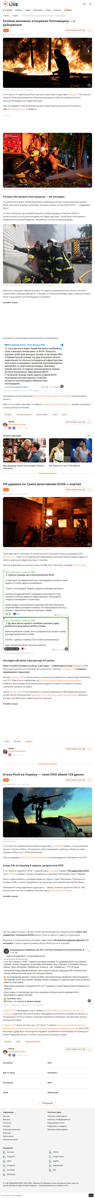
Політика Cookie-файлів (58, 1129)
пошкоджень (68, 668)
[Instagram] (9, 428)
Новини (18, 10)
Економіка (37, 10)
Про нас (6, 1116)
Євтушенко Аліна (17, 424)
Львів (5, 1092)
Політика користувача (57, 1116)
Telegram (11, 1156)
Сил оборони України (61, 890)
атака (64, 414)
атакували (73, 94)
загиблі (28, 741)
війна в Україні (42, 414)
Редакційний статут (56, 1123)
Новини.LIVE (79, 565)
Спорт (48, 10)
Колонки (57, 10)
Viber (9, 1161)
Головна (6, 16)
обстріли (8, 414)
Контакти (7, 1123)
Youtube (10, 1152)
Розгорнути (47, 1103)
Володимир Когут (16, 109)
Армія (27, 10)
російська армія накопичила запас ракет (60, 680)
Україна (8, 10)
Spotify (56, 1161)
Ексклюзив (8, 1082)
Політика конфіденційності (59, 1119)
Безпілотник (9, 556)
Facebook (11, 1170)
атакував (53, 870)
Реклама (6, 1126)
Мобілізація (53, 1092)
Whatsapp (11, 1174)
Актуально (8, 1063)
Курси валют (8, 1136)
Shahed (11, 873)
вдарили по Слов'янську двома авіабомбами (54, 694)
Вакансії (6, 1119)
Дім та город (9, 1072)
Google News (58, 1156)
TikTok (55, 1152)
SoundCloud (58, 1165)
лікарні (77, 665)
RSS (54, 1170)
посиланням (41, 857)
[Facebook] (13, 428)
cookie (19, 1195)
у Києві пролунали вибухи (55, 404)
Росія (55, 414)
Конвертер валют (10, 1139)
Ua (84, 4)
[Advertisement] (48, 123)
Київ (49, 1082)
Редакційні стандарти (57, 1126)
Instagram (11, 1165)
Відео (69, 10)
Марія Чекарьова (16, 751)
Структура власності (11, 1129)
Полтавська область (24, 414)
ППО (18, 1042)
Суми (7, 741)
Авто (50, 1063)
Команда (7, 1133)
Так (91, 1195)
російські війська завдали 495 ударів (52, 396)
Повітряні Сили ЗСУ (32, 1042)
